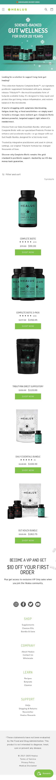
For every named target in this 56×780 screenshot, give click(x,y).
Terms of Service (28, 759)
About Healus (28, 652)
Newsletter (28, 712)
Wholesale (28, 658)
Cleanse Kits (28, 628)
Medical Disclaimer (28, 766)
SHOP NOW (28, 252)
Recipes (28, 678)
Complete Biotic (28, 238)
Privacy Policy (28, 762)
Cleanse (28, 685)
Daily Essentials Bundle (28, 456)
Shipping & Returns (28, 708)
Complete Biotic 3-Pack (28, 312)
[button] (3, 9)
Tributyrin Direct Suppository (28, 386)
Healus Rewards (28, 715)
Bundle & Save (28, 631)
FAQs (28, 705)
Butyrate (28, 682)
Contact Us (28, 655)
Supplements (28, 625)
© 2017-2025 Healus (28, 756)
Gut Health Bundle (28, 530)
